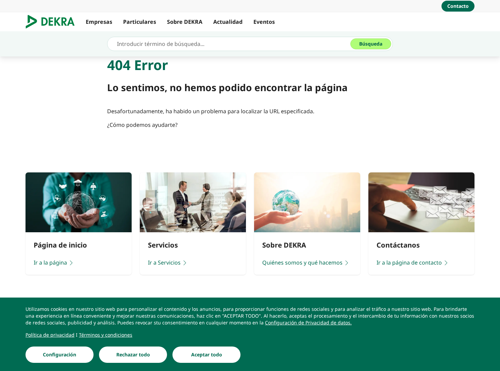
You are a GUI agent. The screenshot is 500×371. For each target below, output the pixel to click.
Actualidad (228, 22)
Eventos (264, 22)
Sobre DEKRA (184, 22)
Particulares (139, 22)
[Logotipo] (53, 21)
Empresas (99, 22)
